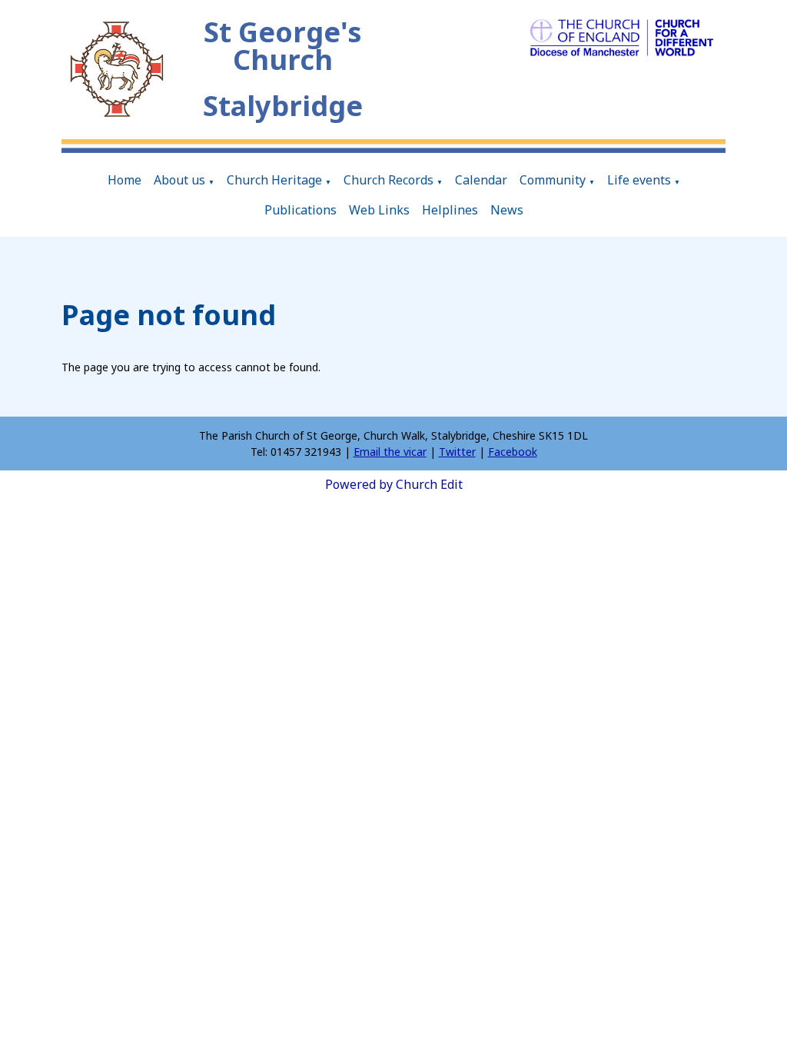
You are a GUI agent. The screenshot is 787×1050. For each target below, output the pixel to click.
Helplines (450, 209)
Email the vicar (390, 451)
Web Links (379, 209)
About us (179, 179)
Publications (300, 209)
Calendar (481, 179)
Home (124, 179)
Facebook (512, 451)
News (506, 209)
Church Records (388, 179)
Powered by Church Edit (394, 484)
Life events (639, 179)
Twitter (457, 451)
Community (553, 179)
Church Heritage (274, 179)
